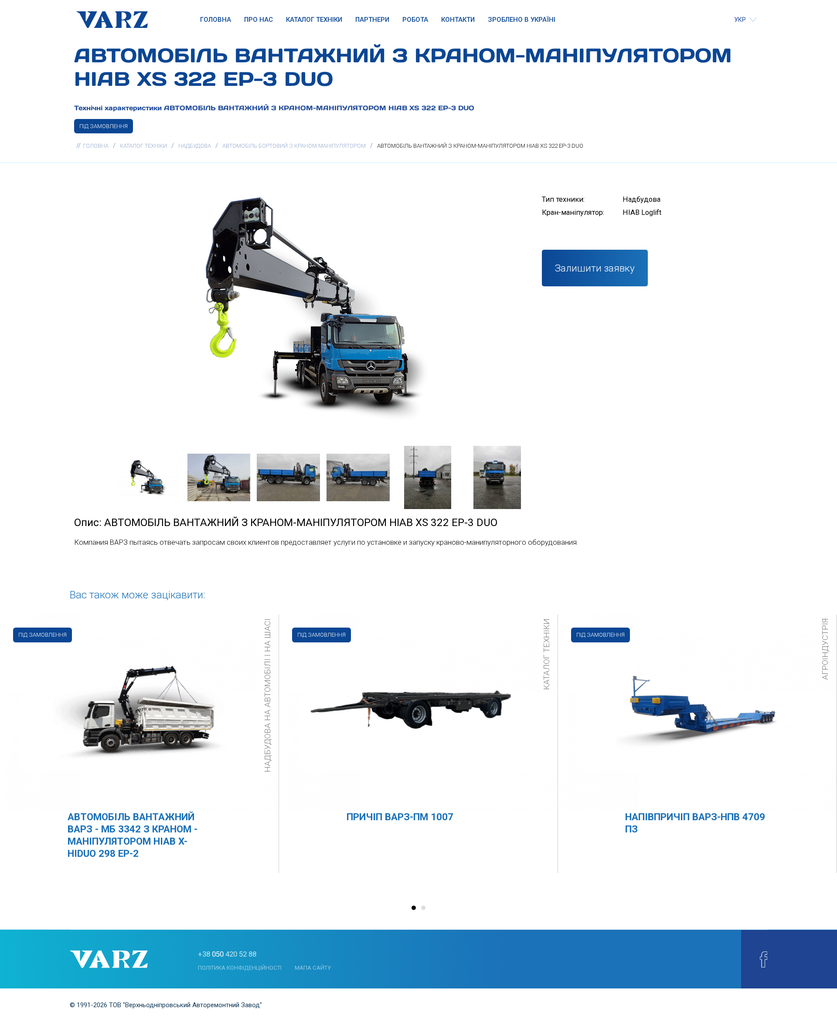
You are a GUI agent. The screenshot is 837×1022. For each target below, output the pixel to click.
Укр (740, 19)
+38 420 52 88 (227, 954)
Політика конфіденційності (240, 967)
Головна (215, 20)
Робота (415, 20)
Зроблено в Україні (521, 20)
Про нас (258, 20)
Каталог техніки (314, 20)
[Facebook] (763, 959)
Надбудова (194, 146)
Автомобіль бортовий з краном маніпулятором (294, 146)
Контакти (458, 20)
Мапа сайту (313, 967)
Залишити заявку (595, 268)
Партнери (372, 20)
